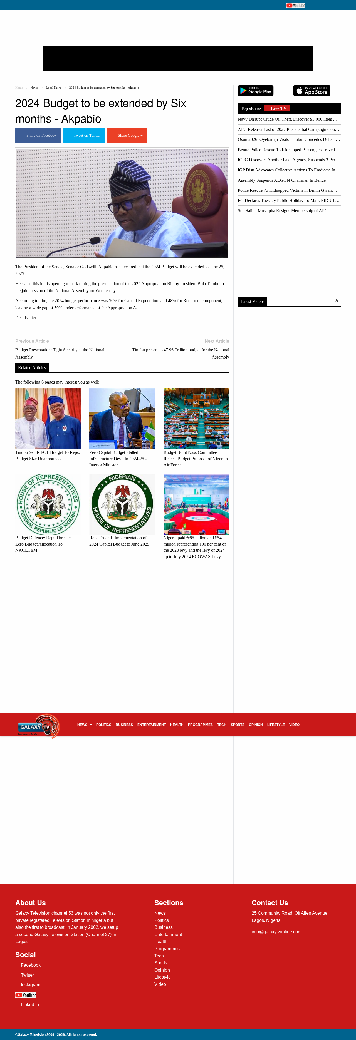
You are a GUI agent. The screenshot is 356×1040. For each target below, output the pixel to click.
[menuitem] (84, 724)
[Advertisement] (178, 58)
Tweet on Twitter (86, 135)
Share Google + (129, 135)
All (338, 300)
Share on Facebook (40, 135)
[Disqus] (122, 641)
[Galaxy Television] (39, 722)
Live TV (278, 108)
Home (19, 87)
